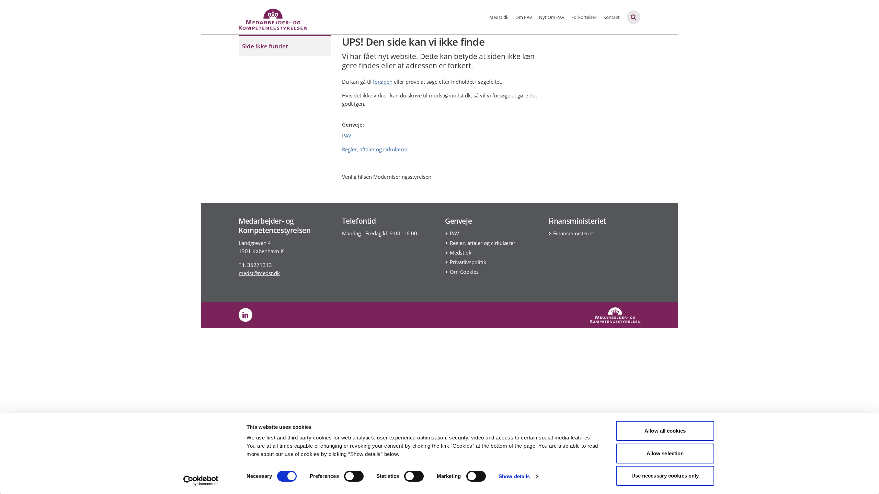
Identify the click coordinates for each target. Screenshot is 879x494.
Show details (514, 476)
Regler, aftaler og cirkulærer (375, 149)
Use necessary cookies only (665, 476)
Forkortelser (583, 17)
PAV (346, 135)
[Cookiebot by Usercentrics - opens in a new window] (201, 480)
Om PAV (523, 17)
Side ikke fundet (265, 46)
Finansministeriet (573, 233)
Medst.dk (499, 17)
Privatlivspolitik (468, 262)
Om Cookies (464, 271)
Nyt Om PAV (551, 17)
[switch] (354, 476)
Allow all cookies (665, 431)
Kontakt (611, 17)
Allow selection (665, 453)
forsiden (382, 81)
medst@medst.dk (259, 273)
